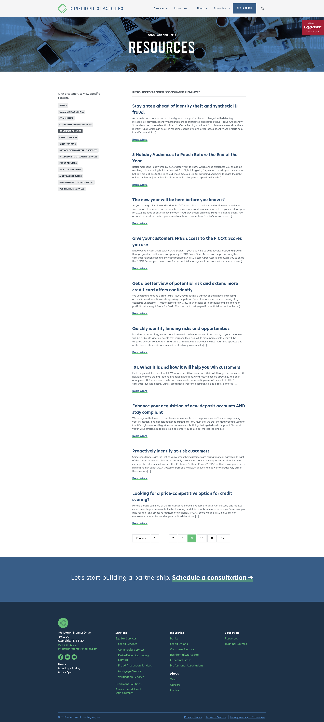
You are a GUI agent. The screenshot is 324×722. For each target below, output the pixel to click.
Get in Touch (244, 8)
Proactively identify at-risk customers (170, 451)
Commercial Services (71, 111)
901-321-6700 (67, 645)
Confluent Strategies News (75, 124)
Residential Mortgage (184, 655)
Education (220, 8)
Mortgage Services (70, 176)
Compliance (66, 118)
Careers (175, 685)
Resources (231, 638)
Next (223, 538)
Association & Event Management (128, 691)
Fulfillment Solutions (128, 684)
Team (173, 679)
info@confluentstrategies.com (77, 649)
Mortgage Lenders (70, 169)
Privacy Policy (193, 717)
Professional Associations (186, 665)
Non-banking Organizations (76, 182)
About (200, 8)
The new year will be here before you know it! (178, 200)
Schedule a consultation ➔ (212, 577)
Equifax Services (126, 638)
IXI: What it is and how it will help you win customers (186, 367)
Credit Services (68, 137)
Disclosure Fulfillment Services (78, 156)
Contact (175, 690)
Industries (180, 8)
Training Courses (236, 644)
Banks (63, 105)
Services (159, 8)
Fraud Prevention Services (135, 665)
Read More (139, 140)
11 (212, 538)
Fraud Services (68, 163)
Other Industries (180, 660)
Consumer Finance (161, 35)
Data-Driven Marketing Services (78, 150)
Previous (141, 538)
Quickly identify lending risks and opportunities (181, 328)
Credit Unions (67, 143)
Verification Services (71, 188)
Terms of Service (216, 717)
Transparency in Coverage (247, 717)
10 (201, 538)
